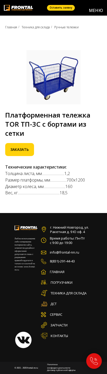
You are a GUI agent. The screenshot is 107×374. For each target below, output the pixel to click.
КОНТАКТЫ (59, 335)
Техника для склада (36, 27)
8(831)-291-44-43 (62, 261)
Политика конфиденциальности (58, 366)
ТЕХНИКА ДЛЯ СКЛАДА (68, 293)
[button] (61, 8)
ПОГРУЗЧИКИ (61, 282)
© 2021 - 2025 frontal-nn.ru (26, 368)
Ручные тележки (66, 27)
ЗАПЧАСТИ (59, 325)
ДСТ (53, 303)
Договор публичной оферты (61, 370)
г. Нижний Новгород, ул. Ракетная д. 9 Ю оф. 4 (69, 229)
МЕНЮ (96, 10)
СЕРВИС (56, 314)
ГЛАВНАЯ (57, 271)
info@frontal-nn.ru (64, 252)
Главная (11, 27)
